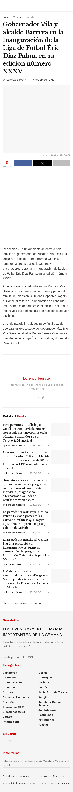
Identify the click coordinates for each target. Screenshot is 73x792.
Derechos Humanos (16, 697)
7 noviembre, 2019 (43, 79)
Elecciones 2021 (13, 706)
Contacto (9, 687)
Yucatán (17, 17)
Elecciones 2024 (14, 711)
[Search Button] (68, 5)
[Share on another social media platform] (61, 163)
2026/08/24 (36, 532)
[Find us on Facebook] (4, 742)
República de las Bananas (49, 703)
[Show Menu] (4, 5)
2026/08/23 (36, 564)
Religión (43, 697)
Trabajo (42, 776)
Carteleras (10, 672)
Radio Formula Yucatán (53, 692)
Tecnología (45, 714)
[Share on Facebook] (23, 163)
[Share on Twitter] (42, 163)
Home (6, 17)
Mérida (30, 17)
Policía (42, 687)
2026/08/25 (36, 445)
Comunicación (12, 682)
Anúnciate (26, 776)
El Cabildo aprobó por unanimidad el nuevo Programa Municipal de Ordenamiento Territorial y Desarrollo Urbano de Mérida (25, 579)
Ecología (8, 701)
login (15, 602)
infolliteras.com (20, 783)
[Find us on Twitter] (11, 742)
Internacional (11, 721)
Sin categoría (47, 709)
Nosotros (8, 776)
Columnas (9, 677)
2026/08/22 (36, 592)
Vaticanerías (46, 719)
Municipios (45, 677)
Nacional (44, 682)
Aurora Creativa (60, 783)
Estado (7, 716)
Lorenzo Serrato (16, 79)
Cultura (8, 692)
